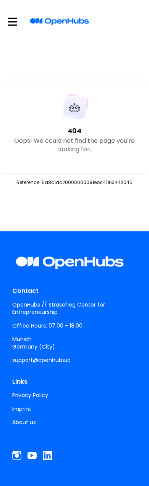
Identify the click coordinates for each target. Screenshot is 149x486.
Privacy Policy (30, 395)
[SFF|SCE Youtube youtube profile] (32, 455)
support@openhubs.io (41, 360)
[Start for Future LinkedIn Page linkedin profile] (47, 455)
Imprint (21, 409)
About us (24, 422)
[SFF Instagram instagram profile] (16, 455)
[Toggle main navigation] (12, 22)
